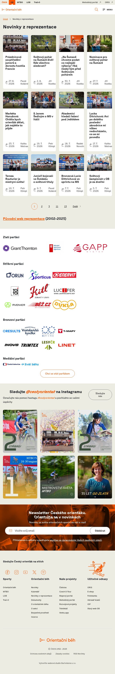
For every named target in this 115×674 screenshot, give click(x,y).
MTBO (20, 2)
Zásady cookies (62, 654)
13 (65, 206)
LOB (28, 2)
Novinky (34, 587)
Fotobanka (92, 596)
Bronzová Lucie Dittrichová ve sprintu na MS (71, 178)
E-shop (90, 592)
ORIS (107, 2)
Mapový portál (66, 596)
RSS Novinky (79, 654)
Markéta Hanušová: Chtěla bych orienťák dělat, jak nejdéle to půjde (14, 121)
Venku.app (64, 613)
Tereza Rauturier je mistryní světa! (14, 178)
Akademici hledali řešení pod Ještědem (70, 116)
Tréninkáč (63, 608)
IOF (89, 604)
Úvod (5, 19)
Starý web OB (93, 608)
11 (57, 206)
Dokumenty (36, 600)
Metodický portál (90, 2)
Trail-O (37, 2)
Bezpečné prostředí (40, 613)
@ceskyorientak (40, 391)
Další (75, 206)
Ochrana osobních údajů (40, 654)
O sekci (34, 608)
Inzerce (34, 617)
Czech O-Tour (65, 592)
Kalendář (35, 592)
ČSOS (4, 2)
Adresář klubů (93, 600)
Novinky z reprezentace (41, 596)
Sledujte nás (100, 394)
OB (12, 2)
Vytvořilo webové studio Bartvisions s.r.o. (57, 663)
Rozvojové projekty (68, 604)
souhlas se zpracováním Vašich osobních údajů (76, 540)
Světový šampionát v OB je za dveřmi (99, 178)
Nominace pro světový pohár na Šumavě (98, 59)
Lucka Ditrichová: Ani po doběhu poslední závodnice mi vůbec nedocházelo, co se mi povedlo (99, 125)
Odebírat (100, 530)
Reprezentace (16, 45)
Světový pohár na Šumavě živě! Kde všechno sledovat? (43, 61)
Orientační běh (9, 587)
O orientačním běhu (39, 604)
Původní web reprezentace (24, 218)
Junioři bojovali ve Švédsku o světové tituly (43, 178)
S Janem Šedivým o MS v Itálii (43, 116)
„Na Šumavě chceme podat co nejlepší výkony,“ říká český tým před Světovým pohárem (71, 65)
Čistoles (62, 587)
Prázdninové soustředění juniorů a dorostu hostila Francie (15, 62)
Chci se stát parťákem (57, 373)
